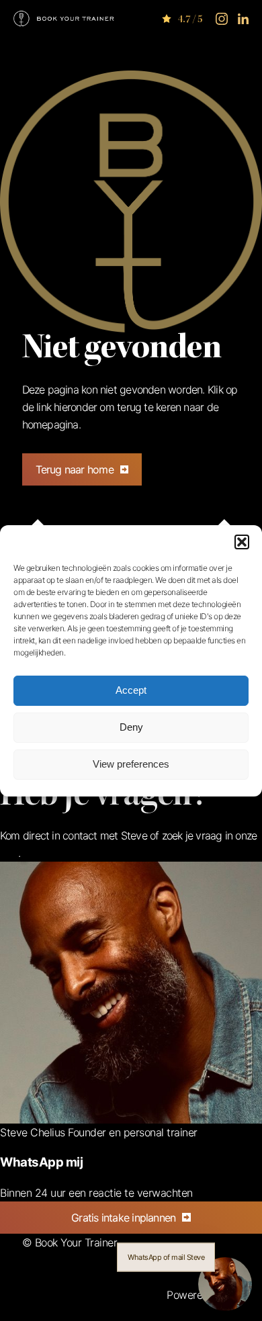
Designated (48, 1312)
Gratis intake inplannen (123, 1217)
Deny (131, 727)
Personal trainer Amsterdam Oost (98, 1260)
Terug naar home (75, 469)
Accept (131, 690)
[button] (242, 542)
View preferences (131, 764)
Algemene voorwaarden (109, 1295)
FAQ (9, 853)
